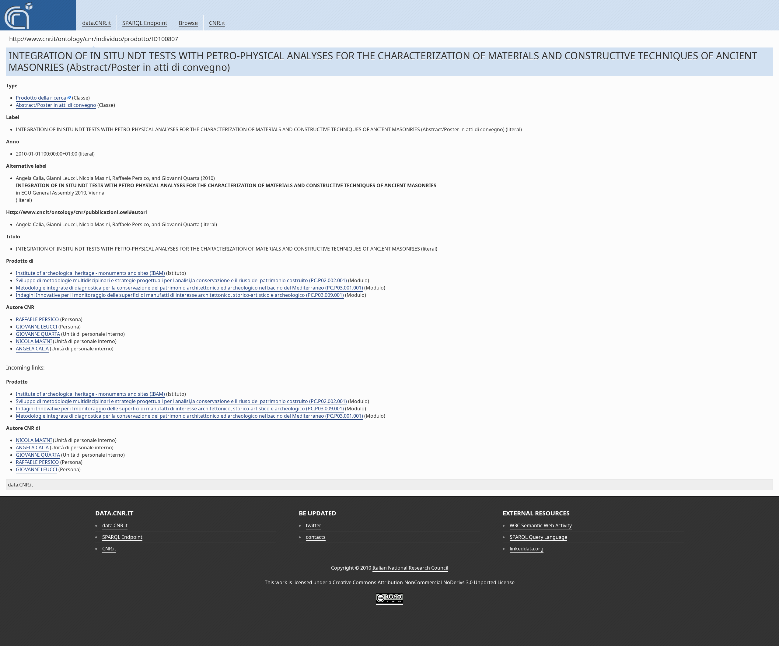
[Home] (38, 15)
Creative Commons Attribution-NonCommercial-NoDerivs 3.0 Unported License (424, 582)
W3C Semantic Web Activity (541, 525)
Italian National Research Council (410, 567)
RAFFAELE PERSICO (37, 319)
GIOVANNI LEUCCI (36, 326)
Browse (188, 22)
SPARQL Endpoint (144, 22)
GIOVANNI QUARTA (38, 334)
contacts (316, 537)
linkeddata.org (526, 548)
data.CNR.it (96, 22)
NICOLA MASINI (34, 341)
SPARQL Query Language (538, 537)
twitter (313, 525)
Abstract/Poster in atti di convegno (56, 105)
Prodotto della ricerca (41, 97)
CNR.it (217, 22)
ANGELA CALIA (32, 348)
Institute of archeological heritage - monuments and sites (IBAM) (90, 273)
